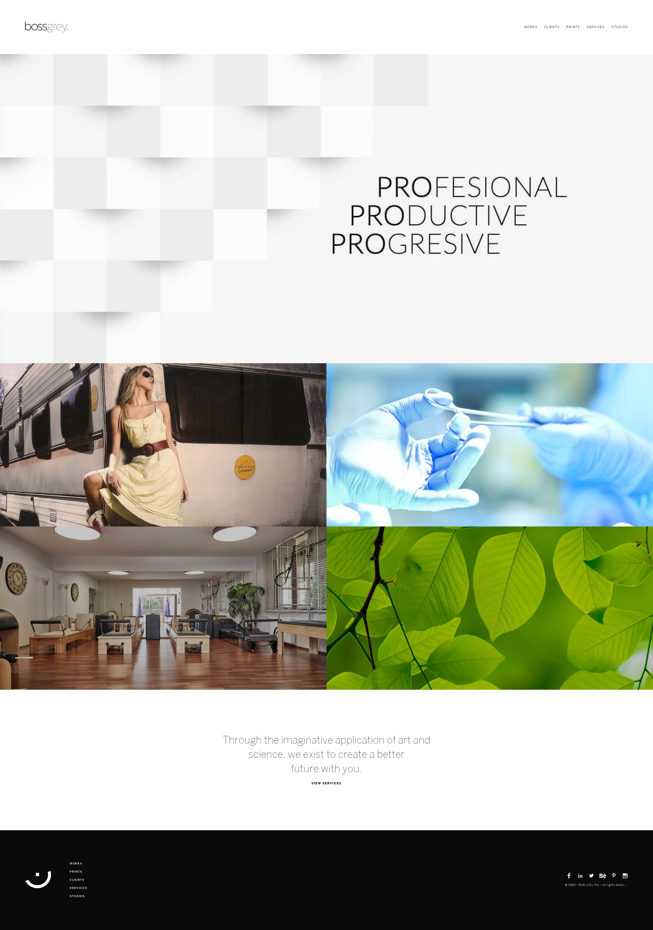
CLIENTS (552, 27)
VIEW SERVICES (326, 783)
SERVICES (596, 27)
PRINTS (573, 27)
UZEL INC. (593, 885)
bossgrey (46, 26)
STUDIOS (619, 27)
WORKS (531, 27)
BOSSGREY (38, 879)
